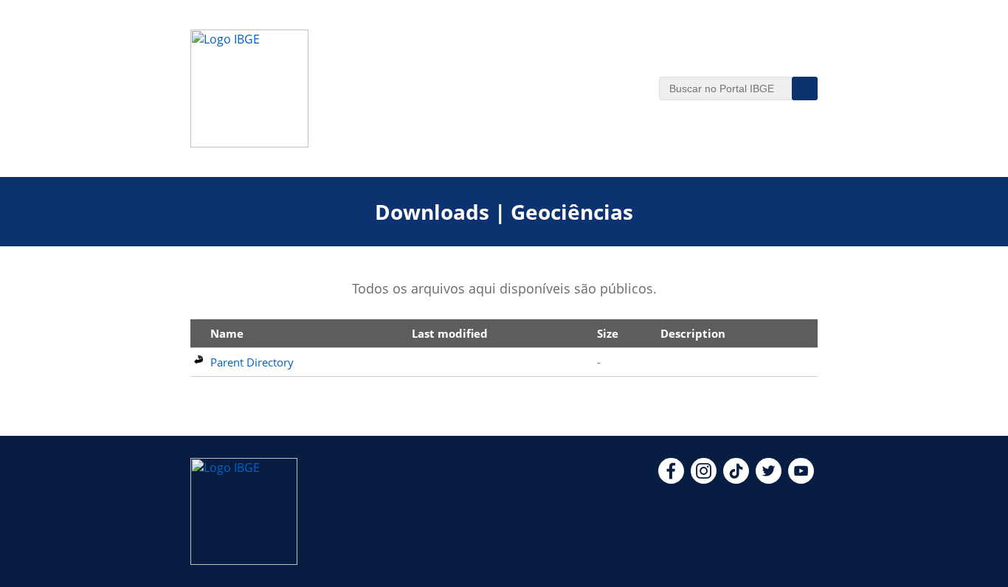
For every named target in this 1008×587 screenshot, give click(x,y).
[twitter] (768, 479)
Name (227, 333)
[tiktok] (736, 479)
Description (692, 333)
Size (607, 333)
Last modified (450, 333)
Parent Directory (252, 362)
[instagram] (704, 479)
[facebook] (671, 479)
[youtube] (801, 479)
